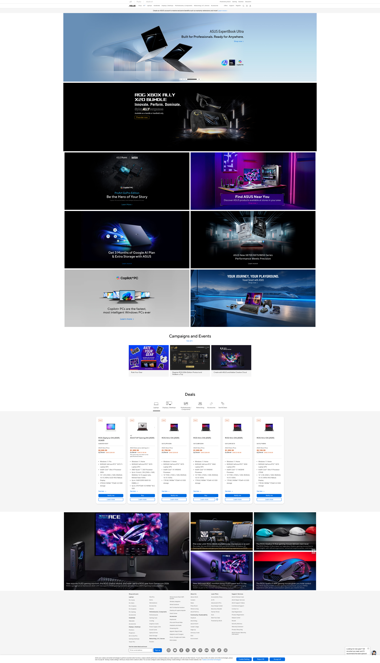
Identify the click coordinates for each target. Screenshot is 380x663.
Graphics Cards (154, 624)
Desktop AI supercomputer (178, 610)
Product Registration (238, 615)
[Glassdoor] (213, 650)
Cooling (151, 621)
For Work (131, 603)
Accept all (277, 659)
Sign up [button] (157, 650)
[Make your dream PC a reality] (253, 181)
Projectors (132, 633)
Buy (142, 495)
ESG (192, 635)
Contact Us (235, 609)
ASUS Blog (194, 621)
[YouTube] (175, 650)
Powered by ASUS (225, 1)
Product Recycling (237, 629)
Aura (212, 615)
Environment (194, 638)
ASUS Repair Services (238, 600)
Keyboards (173, 619)
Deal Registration (237, 612)
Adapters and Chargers (176, 634)
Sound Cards (153, 630)
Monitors (131, 630)
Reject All (260, 659)
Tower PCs (132, 642)
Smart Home (173, 613)
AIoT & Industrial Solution (177, 607)
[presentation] (217, 499)
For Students (132, 609)
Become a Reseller (216, 609)
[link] (132, 6)
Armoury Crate (195, 633)
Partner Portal (215, 612)
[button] (234, 1)
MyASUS (193, 618)
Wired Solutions (174, 604)
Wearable (131, 621)
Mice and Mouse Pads (176, 622)
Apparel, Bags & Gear (176, 631)
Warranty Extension (237, 626)
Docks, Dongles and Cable (177, 637)
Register (238, 5)
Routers (151, 642)
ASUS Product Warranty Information (239, 633)
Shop (140, 5)
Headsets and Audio (175, 625)
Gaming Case (153, 618)
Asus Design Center (217, 606)
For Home (132, 600)
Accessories (132, 615)
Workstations (153, 603)
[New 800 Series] (253, 239)
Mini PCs (151, 597)
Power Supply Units (155, 627)
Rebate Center (236, 618)
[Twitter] (188, 650)
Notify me (110, 495)
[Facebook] (181, 650)
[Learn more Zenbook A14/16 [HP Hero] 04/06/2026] (190, 81)
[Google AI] (127, 239)
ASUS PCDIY (194, 624)
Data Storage (153, 635)
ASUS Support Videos (238, 603)
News (192, 603)
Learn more (111, 499)
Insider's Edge (195, 627)
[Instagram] (169, 650)
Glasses (151, 609)
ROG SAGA (173, 640)
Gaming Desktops (134, 639)
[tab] (184, 79)
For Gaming (132, 612)
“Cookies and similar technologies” (211, 659)
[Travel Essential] (253, 298)
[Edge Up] (207, 650)
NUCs (151, 600)
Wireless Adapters (175, 601)
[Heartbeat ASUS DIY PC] (226, 650)
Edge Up (193, 630)
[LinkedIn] (194, 650)
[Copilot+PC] (127, 298)
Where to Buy (195, 609)
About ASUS (194, 597)
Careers (193, 600)
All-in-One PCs (133, 636)
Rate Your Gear (215, 618)
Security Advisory (237, 624)
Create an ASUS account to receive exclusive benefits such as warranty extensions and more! (189, 11)
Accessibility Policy (216, 597)
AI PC (213, 600)
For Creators (132, 606)
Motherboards (153, 615)
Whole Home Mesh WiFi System (177, 597)
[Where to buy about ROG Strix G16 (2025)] (216, 499)
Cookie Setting (244, 659)
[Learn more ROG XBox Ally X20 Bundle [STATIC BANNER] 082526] (190, 151)
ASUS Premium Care (238, 597)
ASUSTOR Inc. (195, 612)
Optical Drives (153, 633)
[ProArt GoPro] (127, 181)
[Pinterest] (200, 650)
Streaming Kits (174, 628)
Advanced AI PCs (216, 603)
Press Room (194, 606)
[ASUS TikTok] (219, 650)
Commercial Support (238, 606)
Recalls (234, 621)
